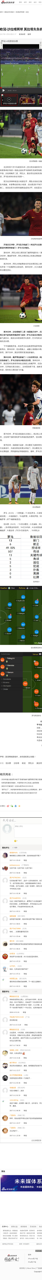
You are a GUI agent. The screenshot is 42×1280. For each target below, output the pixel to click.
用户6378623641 (15, 877)
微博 (29, 34)
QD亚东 (12, 953)
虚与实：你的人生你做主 (27, 1238)
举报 (25, 860)
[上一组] (2, 100)
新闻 (20, 2)
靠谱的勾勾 (13, 852)
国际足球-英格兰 (9, 12)
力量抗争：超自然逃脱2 (10, 1233)
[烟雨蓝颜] (5, 921)
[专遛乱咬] (5, 1093)
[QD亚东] (5, 959)
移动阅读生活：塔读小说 (27, 1236)
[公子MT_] (5, 971)
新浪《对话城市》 (24, 1244)
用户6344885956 (15, 898)
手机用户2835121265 (17, 1017)
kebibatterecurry (15, 865)
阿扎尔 (31, 763)
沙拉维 (16, 763)
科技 (40, 2)
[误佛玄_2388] (5, 1055)
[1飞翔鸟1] (5, 1120)
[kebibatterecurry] (5, 870)
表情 (16, 841)
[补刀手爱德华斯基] (5, 1080)
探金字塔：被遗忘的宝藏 (27, 1233)
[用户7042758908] (5, 934)
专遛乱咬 (13, 1088)
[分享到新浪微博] (8, 806)
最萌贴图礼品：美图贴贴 (10, 1230)
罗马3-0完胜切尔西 (9, 41)
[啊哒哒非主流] (5, 1002)
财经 (30, 2)
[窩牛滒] (5, 946)
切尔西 (8, 763)
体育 (25, 2)
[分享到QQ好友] (15, 806)
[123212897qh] (3, 1101)
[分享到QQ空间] (19, 806)
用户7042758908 (15, 928)
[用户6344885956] (5, 903)
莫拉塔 (39, 763)
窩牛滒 (12, 941)
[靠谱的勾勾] (5, 858)
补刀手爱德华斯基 (16, 1075)
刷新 (15, 847)
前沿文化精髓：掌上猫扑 (10, 1236)
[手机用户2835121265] (5, 1022)
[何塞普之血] (3, 980)
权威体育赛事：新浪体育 (27, 1230)
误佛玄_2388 (14, 1050)
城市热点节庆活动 (7, 1244)
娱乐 (35, 2)
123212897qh (14, 1100)
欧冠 (24, 763)
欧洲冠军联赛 (20, 12)
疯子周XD (13, 1063)
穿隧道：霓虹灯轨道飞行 (10, 1238)
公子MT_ (13, 966)
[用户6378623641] (5, 883)
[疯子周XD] (5, 1068)
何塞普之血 (13, 978)
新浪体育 (8, 2)
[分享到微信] (11, 806)
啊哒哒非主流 (14, 996)
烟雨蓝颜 (13, 916)
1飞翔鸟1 (13, 1115)
